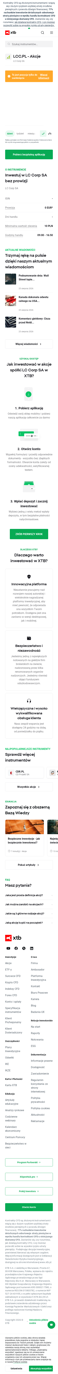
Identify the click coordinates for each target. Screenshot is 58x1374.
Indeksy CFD (12, 988)
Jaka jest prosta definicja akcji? (24, 895)
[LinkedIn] (31, 948)
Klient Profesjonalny (13, 1020)
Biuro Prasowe (39, 992)
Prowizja (10, 207)
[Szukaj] (42, 32)
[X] (24, 948)
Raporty (35, 1033)
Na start (35, 1026)
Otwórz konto (29, 1207)
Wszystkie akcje (27, 786)
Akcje (8, 963)
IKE (7, 1064)
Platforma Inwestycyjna (38, 977)
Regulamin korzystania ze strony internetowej (39, 1085)
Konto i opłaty (13, 1001)
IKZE (8, 1070)
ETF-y (8, 969)
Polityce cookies (20, 1362)
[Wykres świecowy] (49, 133)
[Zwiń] (29, 28)
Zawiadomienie (40, 1073)
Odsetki (9, 1057)
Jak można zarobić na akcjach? (24, 904)
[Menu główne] (51, 32)
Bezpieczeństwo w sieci (15, 1145)
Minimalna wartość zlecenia (21, 226)
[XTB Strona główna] (9, 33)
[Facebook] (16, 948)
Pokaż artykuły (27, 864)
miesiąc (31, 133)
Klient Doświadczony (13, 1030)
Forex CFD (11, 995)
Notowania (37, 1039)
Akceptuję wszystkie (41, 1368)
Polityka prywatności (38, 1099)
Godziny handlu (14, 235)
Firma (34, 963)
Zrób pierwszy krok (29, 534)
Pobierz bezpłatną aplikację (29, 154)
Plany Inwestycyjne (12, 1049)
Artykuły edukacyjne (11, 1101)
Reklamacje (37, 1121)
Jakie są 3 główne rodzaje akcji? (24, 913)
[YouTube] (8, 948)
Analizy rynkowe (14, 1110)
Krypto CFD (11, 982)
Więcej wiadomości (26, 344)
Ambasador (37, 969)
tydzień (20, 133)
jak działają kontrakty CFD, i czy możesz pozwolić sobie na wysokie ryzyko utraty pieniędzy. (29, 24)
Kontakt (35, 986)
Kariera (35, 999)
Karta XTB (11, 1085)
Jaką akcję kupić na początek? (24, 922)
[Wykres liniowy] (43, 133)
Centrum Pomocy (15, 1137)
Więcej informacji (43, 76)
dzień (10, 133)
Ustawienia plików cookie (38, 1321)
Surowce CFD (13, 976)
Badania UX (38, 1012)
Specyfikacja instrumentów (13, 1010)
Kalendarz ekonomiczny (13, 1128)
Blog (33, 1005)
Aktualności (38, 1114)
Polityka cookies (40, 1108)
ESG (33, 1046)
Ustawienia (16, 1368)
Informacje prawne (42, 1060)
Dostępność (38, 1067)
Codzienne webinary (11, 1118)
